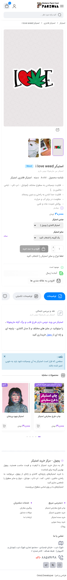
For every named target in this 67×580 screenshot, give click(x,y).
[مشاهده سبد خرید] (7, 6)
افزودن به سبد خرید (31, 249)
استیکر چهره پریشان (15, 416)
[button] (39, 436)
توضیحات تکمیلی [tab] (24, 296)
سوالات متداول (26, 512)
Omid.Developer (45, 575)
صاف (6, 236)
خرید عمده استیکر (58, 517)
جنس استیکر (58, 219)
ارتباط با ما (27, 517)
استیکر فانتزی (49, 23)
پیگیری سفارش (26, 508)
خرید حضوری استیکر (57, 512)
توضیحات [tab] (52, 296)
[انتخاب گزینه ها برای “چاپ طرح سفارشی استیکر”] (38, 426)
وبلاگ (63, 526)
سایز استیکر (58, 232)
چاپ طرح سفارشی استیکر (49, 416)
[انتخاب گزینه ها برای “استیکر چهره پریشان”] (4, 426)
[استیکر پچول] (48, 6)
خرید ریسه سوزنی (58, 522)
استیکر (62, 23)
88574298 (46, 557)
